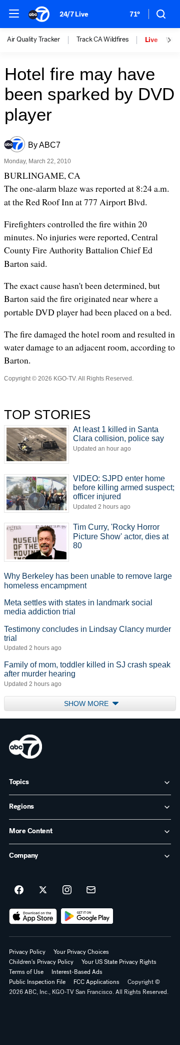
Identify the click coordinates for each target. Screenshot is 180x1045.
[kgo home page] (25, 747)
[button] (14, 14)
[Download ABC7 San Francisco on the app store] (33, 916)
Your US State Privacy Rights (119, 962)
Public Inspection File (37, 982)
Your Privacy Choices (81, 952)
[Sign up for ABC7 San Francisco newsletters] (91, 890)
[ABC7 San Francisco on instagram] (67, 890)
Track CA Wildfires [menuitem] (102, 39)
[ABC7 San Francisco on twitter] (43, 890)
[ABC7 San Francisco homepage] (39, 14)
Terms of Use (26, 972)
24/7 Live (74, 14)
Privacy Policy (27, 952)
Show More (87, 704)
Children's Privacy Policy (41, 962)
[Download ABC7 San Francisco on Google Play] (87, 916)
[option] (41, 40)
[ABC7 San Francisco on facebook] (19, 890)
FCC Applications (97, 982)
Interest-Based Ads (77, 972)
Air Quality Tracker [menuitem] (33, 39)
